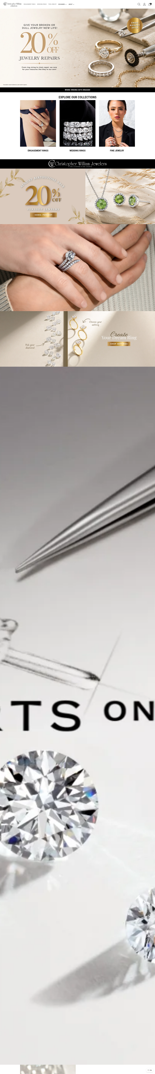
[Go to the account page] (144, 4)
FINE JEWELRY (52, 4)
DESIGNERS (61, 4)
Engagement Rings (38, 150)
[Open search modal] (139, 4)
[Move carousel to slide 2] (77, 84)
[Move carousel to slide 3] (78, 84)
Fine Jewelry (117, 150)
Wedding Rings (78, 150)
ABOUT (71, 4)
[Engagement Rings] (38, 123)
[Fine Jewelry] (117, 123)
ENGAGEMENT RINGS (29, 4)
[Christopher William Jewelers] (13, 4)
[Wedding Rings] (77, 123)
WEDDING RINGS (42, 4)
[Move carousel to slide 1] (75, 84)
